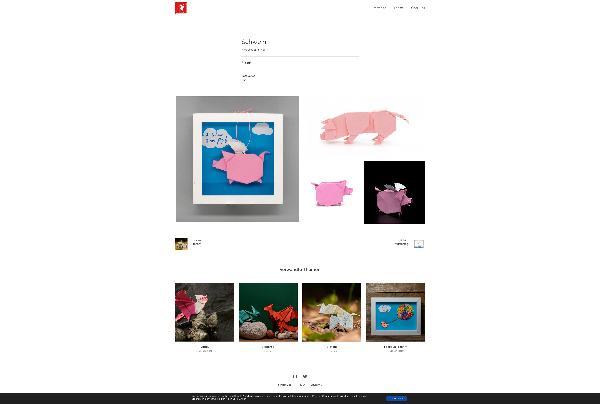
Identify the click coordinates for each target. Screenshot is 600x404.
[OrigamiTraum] (181, 8)
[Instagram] (295, 377)
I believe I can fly (395, 346)
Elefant (332, 346)
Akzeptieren (397, 398)
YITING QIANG (206, 351)
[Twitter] (305, 377)
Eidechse (268, 346)
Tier (243, 79)
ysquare (270, 351)
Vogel (204, 346)
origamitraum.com (347, 396)
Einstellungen (239, 399)
